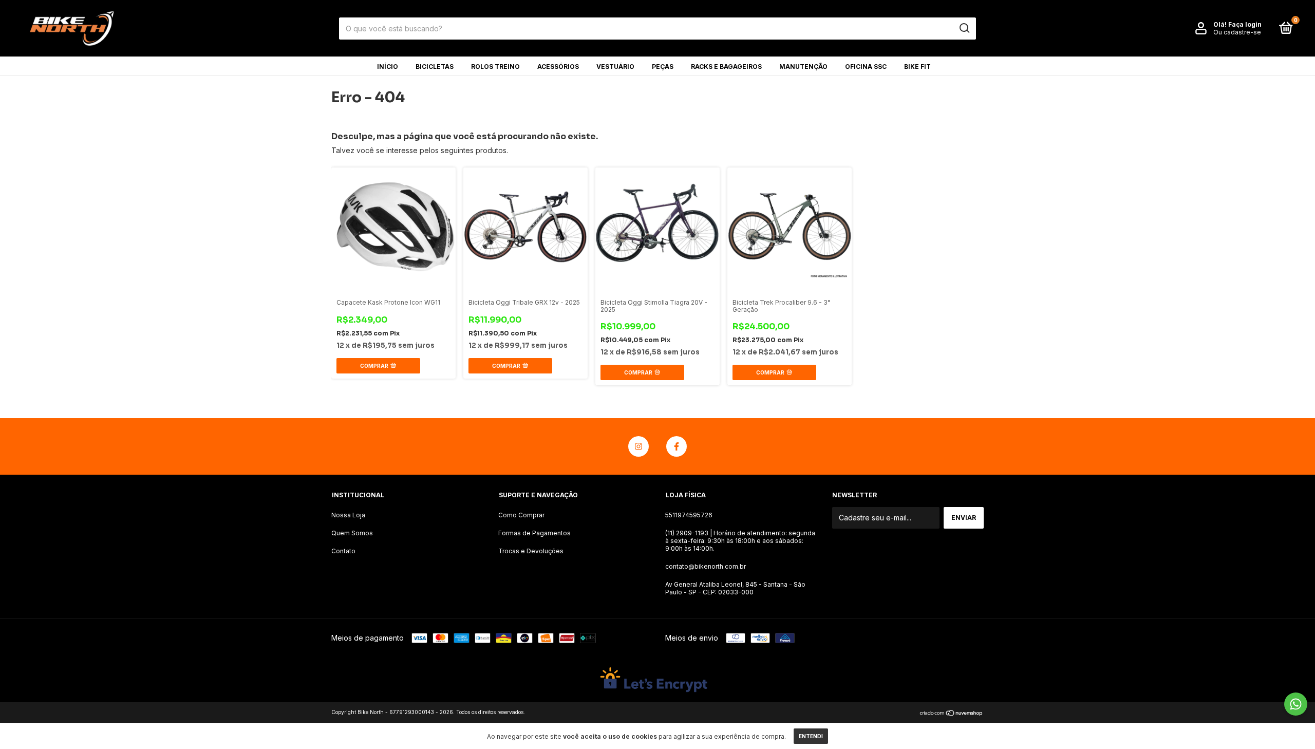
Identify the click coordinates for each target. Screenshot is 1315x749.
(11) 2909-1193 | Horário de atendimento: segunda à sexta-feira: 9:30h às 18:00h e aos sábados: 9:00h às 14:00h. (740, 540)
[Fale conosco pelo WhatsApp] (1295, 704)
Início (387, 66)
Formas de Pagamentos (534, 533)
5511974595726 (688, 515)
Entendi (811, 736)
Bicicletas (435, 66)
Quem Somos (352, 533)
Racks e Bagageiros (726, 66)
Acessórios (558, 66)
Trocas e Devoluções (530, 551)
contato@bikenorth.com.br (705, 566)
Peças (662, 66)
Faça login (1245, 24)
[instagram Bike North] (638, 446)
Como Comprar (521, 515)
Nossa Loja (348, 515)
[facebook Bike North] (676, 446)
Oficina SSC (866, 66)
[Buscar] (963, 28)
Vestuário (615, 66)
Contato (343, 551)
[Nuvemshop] (951, 713)
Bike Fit (917, 66)
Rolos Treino (495, 66)
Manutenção (803, 66)
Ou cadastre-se (1237, 32)
